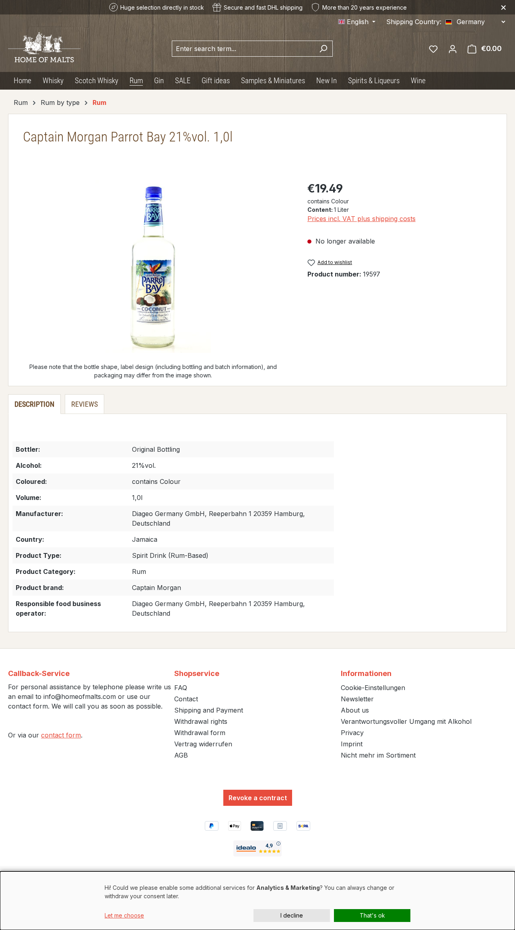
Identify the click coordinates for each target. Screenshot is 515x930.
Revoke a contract (258, 798)
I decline (291, 915)
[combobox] (243, 49)
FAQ (180, 688)
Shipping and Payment (208, 710)
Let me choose (124, 915)
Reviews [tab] (84, 404)
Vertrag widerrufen (203, 744)
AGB (181, 755)
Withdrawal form (199, 733)
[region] (153, 266)
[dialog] (257, 900)
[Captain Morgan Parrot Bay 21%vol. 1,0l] (153, 266)
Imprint (352, 744)
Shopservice (196, 673)
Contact (186, 699)
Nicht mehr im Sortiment (378, 755)
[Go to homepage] (44, 47)
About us (355, 710)
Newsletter (357, 699)
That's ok (372, 915)
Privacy (352, 733)
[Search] (323, 49)
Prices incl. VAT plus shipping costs (361, 219)
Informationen (366, 673)
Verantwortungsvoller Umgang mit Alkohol (406, 721)
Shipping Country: (413, 22)
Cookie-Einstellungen (373, 688)
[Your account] (452, 49)
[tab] (34, 404)
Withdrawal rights (200, 721)
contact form (61, 735)
